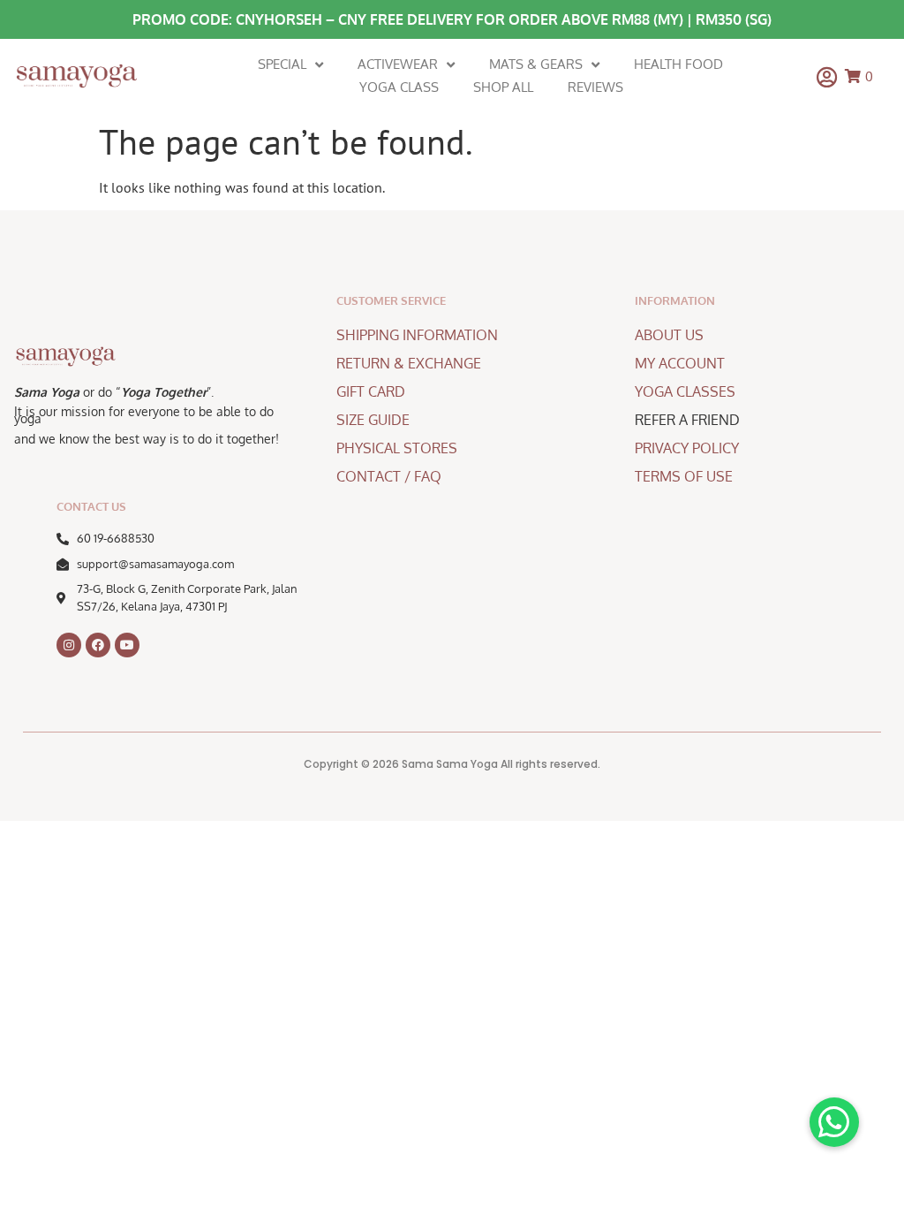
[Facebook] (98, 645)
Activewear (398, 64)
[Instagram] (68, 645)
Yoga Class (399, 87)
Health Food (678, 64)
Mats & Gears (536, 64)
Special (282, 64)
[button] (834, 1122)
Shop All (503, 87)
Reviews (595, 87)
